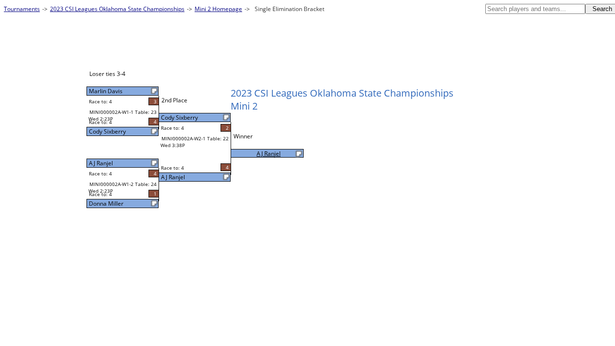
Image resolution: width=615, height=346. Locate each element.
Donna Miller (106, 203)
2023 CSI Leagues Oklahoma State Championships (117, 9)
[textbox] (535, 9)
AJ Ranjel (101, 163)
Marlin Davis (106, 91)
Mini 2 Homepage (218, 9)
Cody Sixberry (107, 131)
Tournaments (22, 9)
